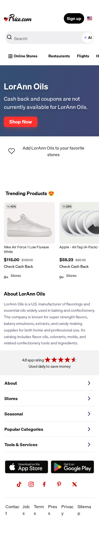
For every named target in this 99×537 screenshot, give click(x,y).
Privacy (67, 510)
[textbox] (89, 18)
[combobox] (49, 37)
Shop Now (20, 121)
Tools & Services (20, 444)
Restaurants (59, 56)
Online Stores (25, 56)
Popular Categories (23, 429)
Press (52, 510)
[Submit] (9, 38)
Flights (83, 56)
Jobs (26, 510)
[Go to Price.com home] (18, 18)
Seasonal (13, 413)
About (10, 383)
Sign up (74, 18)
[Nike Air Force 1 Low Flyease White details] (29, 223)
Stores (11, 398)
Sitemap (84, 510)
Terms (39, 510)
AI (90, 38)
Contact (12, 510)
